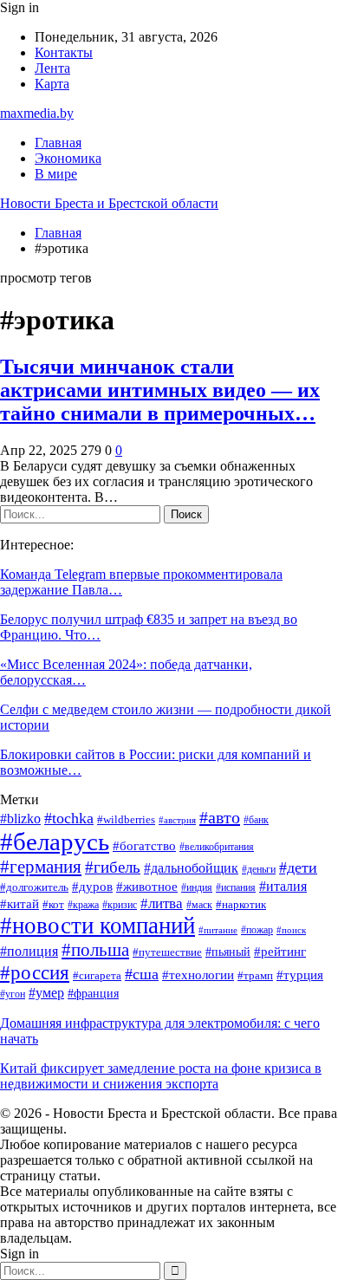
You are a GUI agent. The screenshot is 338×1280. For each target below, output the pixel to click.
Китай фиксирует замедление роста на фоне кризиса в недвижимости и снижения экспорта (161, 1076)
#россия (34, 972)
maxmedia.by (37, 113)
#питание (217, 930)
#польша (95, 949)
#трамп (255, 976)
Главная (58, 142)
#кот (53, 904)
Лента (52, 68)
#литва (161, 903)
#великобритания (216, 847)
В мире (56, 173)
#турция (299, 975)
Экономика (68, 158)
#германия (40, 866)
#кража (83, 905)
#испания (236, 887)
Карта (52, 83)
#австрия (177, 820)
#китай (19, 904)
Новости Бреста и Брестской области (109, 203)
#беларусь (54, 841)
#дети (298, 867)
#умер (46, 992)
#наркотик (241, 905)
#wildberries (126, 820)
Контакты (64, 52)
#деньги (259, 869)
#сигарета (97, 975)
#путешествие (167, 951)
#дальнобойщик (191, 868)
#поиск (291, 930)
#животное (147, 886)
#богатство (144, 846)
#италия (283, 886)
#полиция (29, 951)
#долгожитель (34, 887)
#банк (256, 820)
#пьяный (227, 951)
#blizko (20, 818)
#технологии (198, 975)
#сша (142, 974)
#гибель (112, 867)
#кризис (119, 905)
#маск (199, 905)
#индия (196, 887)
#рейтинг (280, 951)
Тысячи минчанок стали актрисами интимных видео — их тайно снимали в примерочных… (160, 390)
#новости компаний (97, 926)
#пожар (257, 930)
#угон (12, 994)
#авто (219, 817)
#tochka (69, 818)
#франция (93, 993)
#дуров (92, 886)
